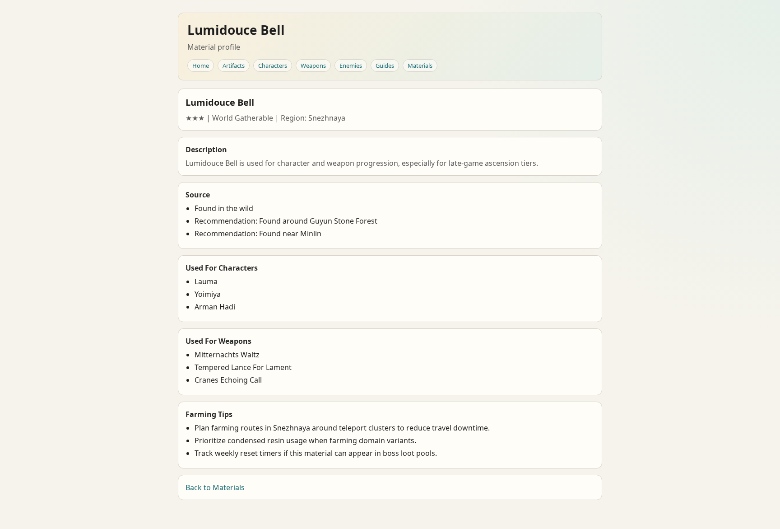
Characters (272, 65)
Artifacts (234, 65)
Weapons (313, 65)
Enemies (350, 65)
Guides (385, 65)
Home (200, 65)
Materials (420, 65)
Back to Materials (215, 487)
